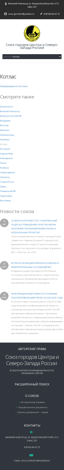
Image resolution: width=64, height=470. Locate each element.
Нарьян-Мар (6, 153)
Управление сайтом (32, 373)
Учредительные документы (32, 407)
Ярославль (5, 200)
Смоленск (5, 177)
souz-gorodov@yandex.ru (21, 13)
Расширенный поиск (32, 384)
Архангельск (6, 106)
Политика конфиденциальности (35, 370)
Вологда (4, 125)
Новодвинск (6, 158)
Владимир (5, 120)
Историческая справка (33, 402)
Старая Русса (7, 181)
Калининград (7, 134)
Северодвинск (7, 172)
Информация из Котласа (14, 86)
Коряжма (4, 139)
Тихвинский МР (8, 191)
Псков (3, 162)
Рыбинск (4, 167)
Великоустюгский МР (11, 115)
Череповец (6, 195)
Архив (45, 412)
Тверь (3, 186)
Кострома (5, 148)
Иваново (4, 130)
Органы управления (28, 412)
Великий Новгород (10, 111)
